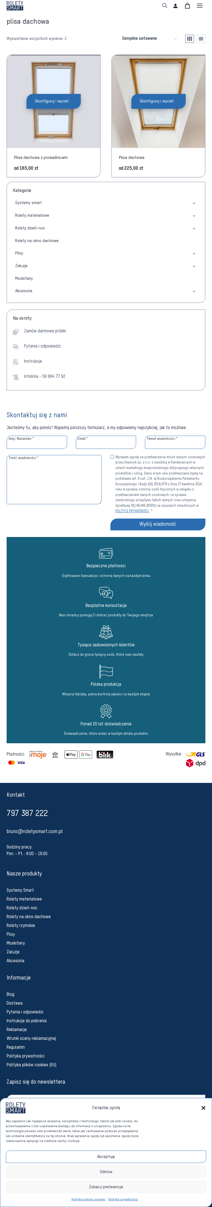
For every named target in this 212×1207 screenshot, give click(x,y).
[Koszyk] (187, 5)
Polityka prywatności (123, 1199)
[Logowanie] (175, 5)
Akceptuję (106, 1157)
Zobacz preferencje (106, 1187)
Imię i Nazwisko (21, 439)
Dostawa (15, 1003)
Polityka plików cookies (88, 1199)
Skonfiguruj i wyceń (52, 101)
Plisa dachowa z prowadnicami (41, 158)
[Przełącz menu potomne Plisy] (194, 253)
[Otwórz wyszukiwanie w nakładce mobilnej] (165, 5)
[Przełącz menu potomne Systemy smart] (194, 203)
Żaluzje (21, 266)
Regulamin (16, 1047)
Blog (10, 994)
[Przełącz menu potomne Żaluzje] (194, 266)
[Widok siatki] (189, 39)
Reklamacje (17, 1030)
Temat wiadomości (162, 439)
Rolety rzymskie (21, 926)
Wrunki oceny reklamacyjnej (31, 1039)
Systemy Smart (20, 890)
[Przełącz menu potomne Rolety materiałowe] (194, 215)
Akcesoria (23, 291)
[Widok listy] (201, 39)
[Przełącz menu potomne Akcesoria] (194, 291)
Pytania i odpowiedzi (25, 1012)
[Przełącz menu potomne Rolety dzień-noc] (194, 228)
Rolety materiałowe (32, 215)
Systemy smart (28, 203)
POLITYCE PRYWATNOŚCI (132, 511)
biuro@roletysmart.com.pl (35, 831)
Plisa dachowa (131, 158)
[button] (203, 1108)
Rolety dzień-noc (30, 228)
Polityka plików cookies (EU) (32, 1065)
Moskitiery (24, 278)
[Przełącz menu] (199, 5)
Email (83, 439)
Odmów (106, 1172)
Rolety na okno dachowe (37, 241)
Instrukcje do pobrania (27, 1021)
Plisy (19, 253)
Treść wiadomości (24, 458)
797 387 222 (27, 814)
